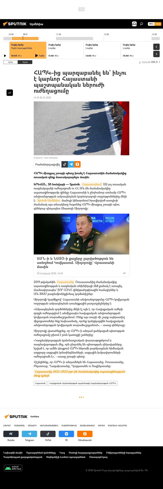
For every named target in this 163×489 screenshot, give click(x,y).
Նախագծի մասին (12, 452)
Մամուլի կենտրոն (117, 425)
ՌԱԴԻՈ (101, 425)
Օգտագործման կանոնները (41, 452)
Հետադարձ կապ (98, 456)
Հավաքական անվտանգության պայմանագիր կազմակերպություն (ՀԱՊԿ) (82, 383)
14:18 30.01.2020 (42, 97)
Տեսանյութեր (87, 425)
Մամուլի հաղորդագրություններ (85, 452)
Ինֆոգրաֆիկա (69, 425)
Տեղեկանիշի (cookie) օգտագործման (65, 456)
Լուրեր (7, 425)
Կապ (62, 452)
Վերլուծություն (49, 425)
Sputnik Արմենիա (48, 200)
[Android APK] (13, 468)
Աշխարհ (32, 425)
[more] (124, 273)
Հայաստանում (91, 184)
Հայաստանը (65, 282)
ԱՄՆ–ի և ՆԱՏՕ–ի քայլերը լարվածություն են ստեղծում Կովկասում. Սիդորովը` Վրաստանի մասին (75, 262)
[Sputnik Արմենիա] (16, 26)
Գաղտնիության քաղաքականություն (22, 456)
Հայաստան (40, 383)
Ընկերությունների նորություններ (123, 452)
